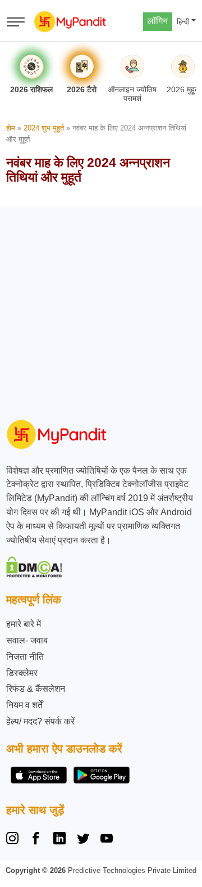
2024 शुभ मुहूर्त (44, 128)
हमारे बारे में (23, 624)
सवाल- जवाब (27, 640)
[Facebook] (36, 840)
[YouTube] (106, 840)
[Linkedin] (59, 840)
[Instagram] (14, 840)
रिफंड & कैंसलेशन (35, 689)
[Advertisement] (101, 308)
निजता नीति (25, 656)
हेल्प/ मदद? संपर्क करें (40, 721)
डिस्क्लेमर (22, 673)
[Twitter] (83, 840)
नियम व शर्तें (24, 705)
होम (10, 128)
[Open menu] (16, 21)
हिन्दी (183, 21)
